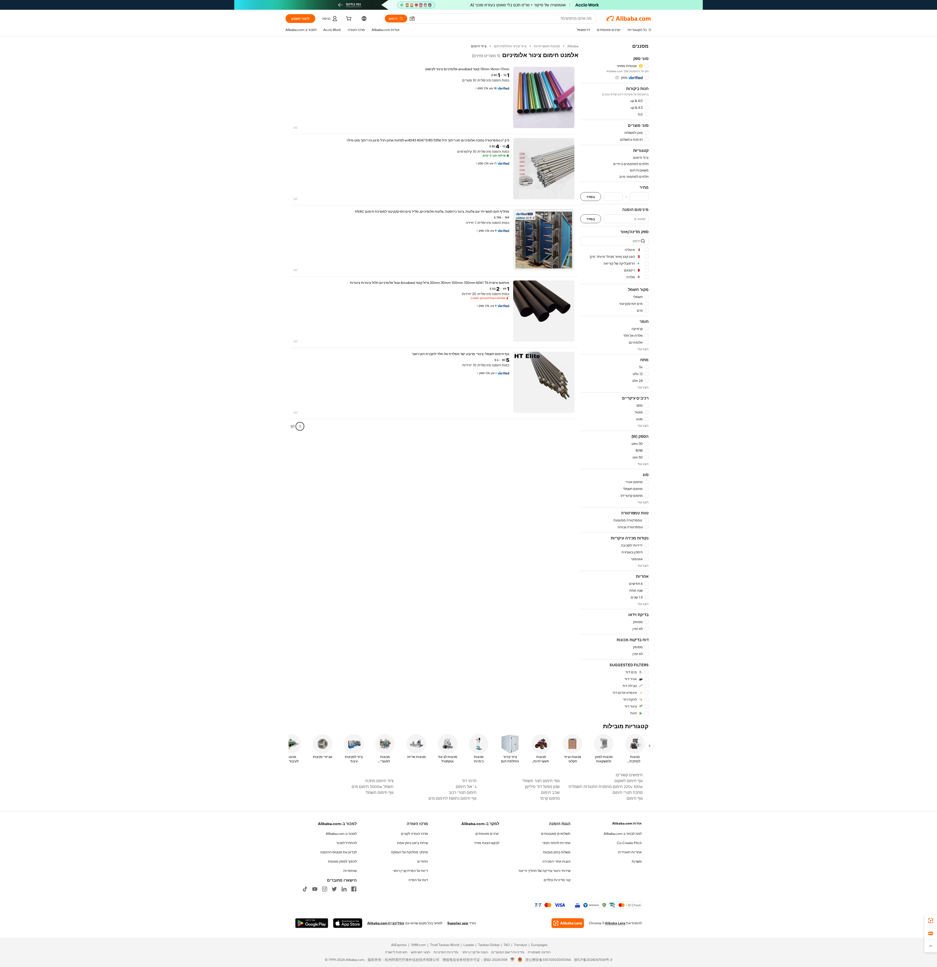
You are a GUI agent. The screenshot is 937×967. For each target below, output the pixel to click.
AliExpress (399, 945)
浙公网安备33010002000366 (548, 960)
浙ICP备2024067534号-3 (593, 960)
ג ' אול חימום (466, 786)
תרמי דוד (469, 780)
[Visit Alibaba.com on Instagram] (324, 889)
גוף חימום (635, 798)
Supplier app (457, 923)
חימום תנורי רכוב (463, 792)
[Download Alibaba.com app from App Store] (347, 923)
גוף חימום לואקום (628, 780)
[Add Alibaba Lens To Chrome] (567, 923)
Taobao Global (488, 945)
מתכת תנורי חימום (627, 792)
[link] (930, 920)
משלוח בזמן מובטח (556, 852)
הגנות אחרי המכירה (556, 861)
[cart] (348, 19)
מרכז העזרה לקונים (414, 834)
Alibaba (572, 46)
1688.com (418, 945)
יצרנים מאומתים (487, 834)
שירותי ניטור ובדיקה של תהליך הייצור (544, 871)
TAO (506, 945)
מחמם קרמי (550, 798)
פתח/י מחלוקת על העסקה (409, 852)
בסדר (590, 197)
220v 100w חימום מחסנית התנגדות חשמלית (606, 786)
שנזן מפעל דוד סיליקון (542, 786)
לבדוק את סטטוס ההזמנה (338, 852)
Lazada (468, 945)
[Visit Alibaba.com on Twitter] (334, 889)
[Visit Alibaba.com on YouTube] (315, 889)
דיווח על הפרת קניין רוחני (410, 871)
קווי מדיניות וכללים (557, 880)
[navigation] (614, 379)
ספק (480, 88)
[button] (412, 18)
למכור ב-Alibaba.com (341, 834)
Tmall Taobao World (444, 945)
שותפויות (350, 871)
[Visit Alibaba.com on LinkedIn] (344, 889)
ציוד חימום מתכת (379, 780)
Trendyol (520, 945)
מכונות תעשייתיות (547, 46)
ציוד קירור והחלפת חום (510, 46)
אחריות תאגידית (630, 852)
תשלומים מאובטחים (555, 834)
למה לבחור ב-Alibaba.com (623, 834)
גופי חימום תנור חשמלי (541, 780)
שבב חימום (550, 792)
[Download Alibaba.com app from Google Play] (311, 923)
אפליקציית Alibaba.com (385, 923)
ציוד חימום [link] (479, 46)
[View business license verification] (512, 959)
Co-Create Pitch (629, 843)
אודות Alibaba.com (627, 823)
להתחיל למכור (346, 843)
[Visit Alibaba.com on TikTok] (305, 889)
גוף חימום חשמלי (379, 792)
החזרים (422, 861)
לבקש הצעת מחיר (486, 843)
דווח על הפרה (418, 880)
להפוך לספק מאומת (342, 861)
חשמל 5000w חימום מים (372, 786)
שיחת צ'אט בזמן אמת (412, 843)
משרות (637, 861)
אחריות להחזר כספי (556, 843)
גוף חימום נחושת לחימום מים (452, 798)
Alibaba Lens (615, 923)
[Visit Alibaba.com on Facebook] (354, 889)
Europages (539, 945)
